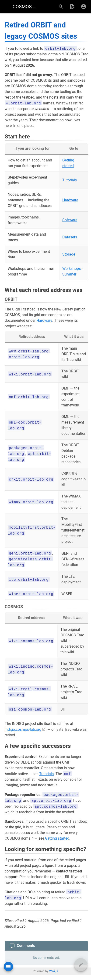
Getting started (57, 838)
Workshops (71, 268)
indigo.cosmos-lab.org (23, 729)
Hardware (70, 200)
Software (69, 220)
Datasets (69, 237)
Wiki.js (53, 971)
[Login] (83, 6)
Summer (69, 274)
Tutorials (69, 180)
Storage (68, 254)
